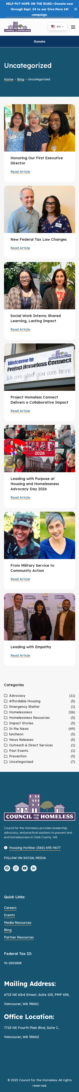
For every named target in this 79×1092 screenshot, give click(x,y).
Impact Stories (21, 723)
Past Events (18, 751)
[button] (75, 9)
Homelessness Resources (29, 718)
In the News (19, 729)
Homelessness (20, 712)
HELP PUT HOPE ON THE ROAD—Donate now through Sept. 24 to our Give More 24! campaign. (39, 9)
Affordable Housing (24, 701)
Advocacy (17, 696)
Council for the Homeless (38, 1080)
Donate (39, 41)
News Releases (21, 740)
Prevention (18, 756)
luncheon (16, 734)
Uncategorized (21, 762)
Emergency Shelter (24, 707)
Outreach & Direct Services (31, 745)
